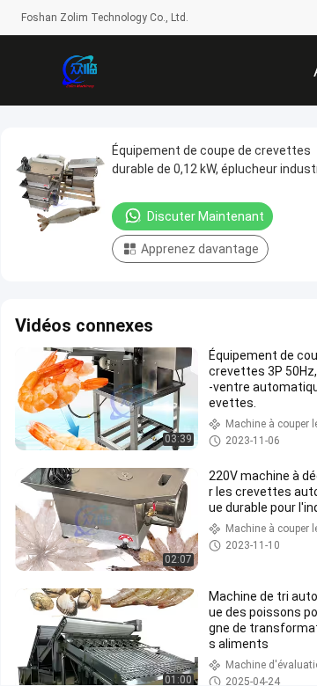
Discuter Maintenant (205, 216)
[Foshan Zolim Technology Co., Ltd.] (78, 70)
